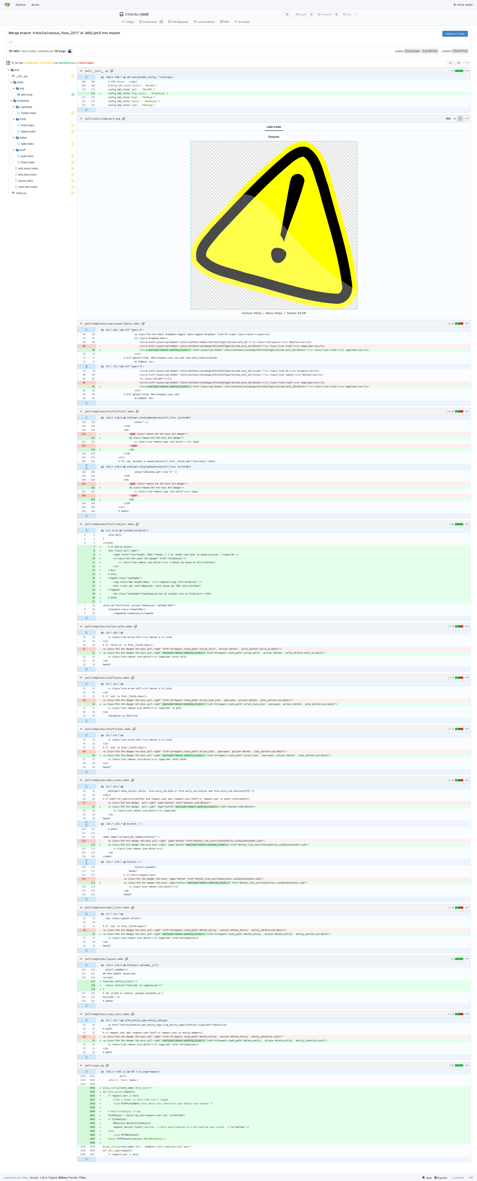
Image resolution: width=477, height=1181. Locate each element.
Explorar (21, 4)
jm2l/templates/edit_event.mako (107, 780)
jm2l (145, 14)
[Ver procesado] (460, 119)
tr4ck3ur (132, 14)
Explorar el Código (455, 33)
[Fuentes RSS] (287, 14)
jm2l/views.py (94, 1065)
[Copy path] (111, 70)
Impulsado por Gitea (16, 1177)
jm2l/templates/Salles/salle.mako (108, 626)
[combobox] (450, 63)
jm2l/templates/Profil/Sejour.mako (109, 524)
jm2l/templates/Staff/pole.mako (107, 677)
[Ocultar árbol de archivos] (8, 63)
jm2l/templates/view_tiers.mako (107, 1014)
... (11, 42)
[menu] (467, 63)
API (471, 1177)
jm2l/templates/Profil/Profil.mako (109, 411)
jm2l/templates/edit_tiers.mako (107, 907)
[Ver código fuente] (454, 119)
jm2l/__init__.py (96, 71)
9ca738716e (429, 51)
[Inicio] (7, 4)
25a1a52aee (412, 51)
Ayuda (35, 4)
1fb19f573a (459, 51)
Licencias (458, 1177)
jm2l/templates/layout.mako (104, 959)
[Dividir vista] (459, 63)
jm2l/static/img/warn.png (102, 118)
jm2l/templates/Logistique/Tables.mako (112, 323)
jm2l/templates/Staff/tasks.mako (108, 729)
